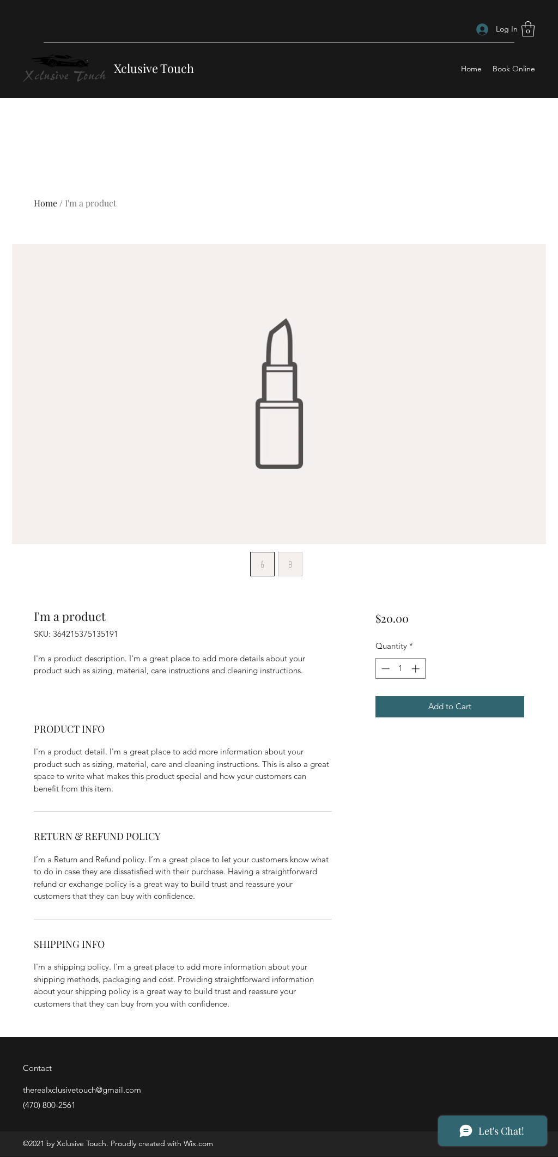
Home (45, 203)
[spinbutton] (400, 669)
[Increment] (416, 669)
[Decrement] (384, 669)
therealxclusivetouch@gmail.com (82, 1090)
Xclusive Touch (154, 68)
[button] (528, 29)
